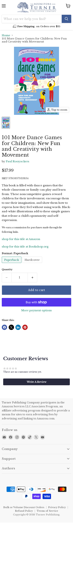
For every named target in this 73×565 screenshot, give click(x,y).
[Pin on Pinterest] (25, 327)
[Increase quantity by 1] (32, 277)
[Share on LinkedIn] (18, 327)
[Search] (66, 19)
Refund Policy (24, 510)
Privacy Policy (57, 507)
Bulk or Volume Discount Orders (23, 507)
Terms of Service (47, 510)
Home (6, 35)
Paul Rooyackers (17, 161)
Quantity (7, 269)
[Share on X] (11, 327)
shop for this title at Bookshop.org (25, 246)
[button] (36, 382)
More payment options (36, 310)
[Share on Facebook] (4, 327)
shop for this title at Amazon (21, 239)
